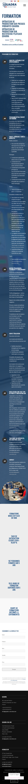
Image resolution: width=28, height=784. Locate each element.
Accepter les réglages (14, 774)
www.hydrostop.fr (6, 766)
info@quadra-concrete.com (9, 711)
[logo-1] (11, 5)
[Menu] (24, 5)
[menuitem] (24, 5)
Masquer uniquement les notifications (14, 777)
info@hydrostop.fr (7, 764)
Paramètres (14, 781)
